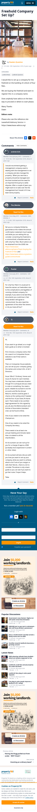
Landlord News (6, 75)
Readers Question (16, 62)
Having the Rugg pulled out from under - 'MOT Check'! (17, 755)
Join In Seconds (26, 505)
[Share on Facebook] (25, 137)
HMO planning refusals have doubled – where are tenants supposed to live (21, 657)
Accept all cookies (18, 802)
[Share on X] (29, 137)
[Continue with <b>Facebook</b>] (11, 517)
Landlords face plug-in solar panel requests (20, 674)
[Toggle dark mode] (22, 3)
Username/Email (7, 527)
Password (5, 534)
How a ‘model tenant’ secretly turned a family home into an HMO (21, 635)
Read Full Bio (18, 212)
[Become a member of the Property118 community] (18, 576)
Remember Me (8, 547)
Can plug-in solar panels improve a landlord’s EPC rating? (20, 682)
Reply (32, 198)
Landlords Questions (17, 75)
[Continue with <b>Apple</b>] (16, 517)
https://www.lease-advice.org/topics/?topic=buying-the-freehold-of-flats (18, 249)
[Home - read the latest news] (11, 3)
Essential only (18, 808)
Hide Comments (22, 146)
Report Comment (23, 198)
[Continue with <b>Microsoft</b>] (26, 517)
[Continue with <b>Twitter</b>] (21, 517)
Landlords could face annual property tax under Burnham (21, 665)
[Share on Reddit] (33, 137)
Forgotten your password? (22, 547)
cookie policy (29, 797)
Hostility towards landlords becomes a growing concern (21, 644)
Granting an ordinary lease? (21, 762)
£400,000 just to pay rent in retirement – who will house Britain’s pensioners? (22, 627)
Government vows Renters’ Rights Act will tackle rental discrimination (21, 619)
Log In (18, 543)
